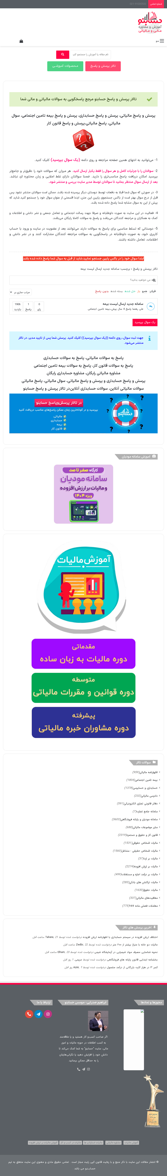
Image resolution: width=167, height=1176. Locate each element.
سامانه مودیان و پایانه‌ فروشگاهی (139, 819)
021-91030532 (138, 4)
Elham (61, 952)
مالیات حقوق (150, 890)
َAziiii (76, 968)
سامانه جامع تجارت (147, 811)
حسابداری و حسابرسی (145, 788)
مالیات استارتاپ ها (93, 1143)
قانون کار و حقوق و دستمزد (142, 835)
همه (144, 291)
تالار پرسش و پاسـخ (103, 66)
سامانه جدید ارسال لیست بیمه (123, 304)
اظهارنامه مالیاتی (148, 772)
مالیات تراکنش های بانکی (143, 882)
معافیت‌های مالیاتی (147, 898)
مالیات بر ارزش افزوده (146, 866)
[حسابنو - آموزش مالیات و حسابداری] (150, 22)
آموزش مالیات (131, 1143)
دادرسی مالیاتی (149, 796)
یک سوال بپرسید (145, 322)
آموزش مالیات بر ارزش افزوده (43, 1143)
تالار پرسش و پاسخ (145, 269)
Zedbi (79, 945)
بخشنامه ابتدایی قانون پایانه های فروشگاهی (132, 960)
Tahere (49, 937)
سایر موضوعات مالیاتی (145, 827)
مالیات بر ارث (150, 859)
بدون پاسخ (102, 291)
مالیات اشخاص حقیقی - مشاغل (139, 851)
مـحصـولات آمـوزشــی (65, 66)
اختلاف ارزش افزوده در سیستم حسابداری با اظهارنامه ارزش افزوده (120, 937)
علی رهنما (137, 309)
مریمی (78, 960)
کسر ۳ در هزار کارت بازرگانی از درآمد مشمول (132, 968)
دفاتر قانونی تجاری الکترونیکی (141, 804)
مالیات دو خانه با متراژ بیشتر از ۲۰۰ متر (135, 945)
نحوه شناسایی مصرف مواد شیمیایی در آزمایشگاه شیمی (126, 952)
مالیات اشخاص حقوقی (145, 843)
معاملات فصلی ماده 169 (143, 906)
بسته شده (117, 291)
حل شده (130, 291)
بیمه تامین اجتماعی (99, 309)
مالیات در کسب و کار (70, 1143)
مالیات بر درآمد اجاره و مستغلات (139, 874)
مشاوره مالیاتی (113, 1143)
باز (138, 291)
